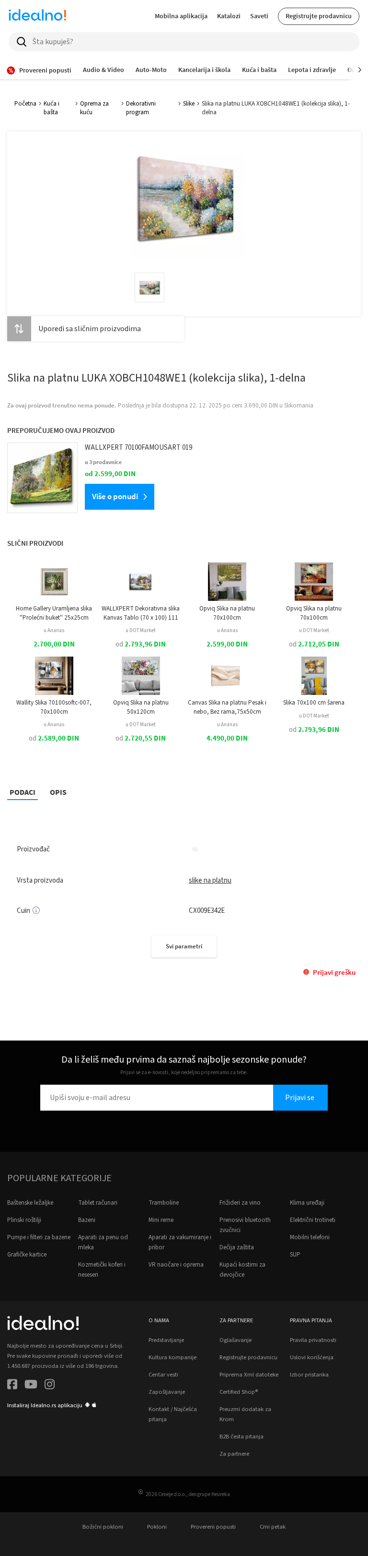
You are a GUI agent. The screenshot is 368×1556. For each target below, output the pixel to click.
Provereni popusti (213, 1526)
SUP (295, 1254)
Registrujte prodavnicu (319, 16)
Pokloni (157, 1526)
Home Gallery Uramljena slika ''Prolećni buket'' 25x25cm (54, 613)
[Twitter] (30, 1385)
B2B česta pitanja (241, 1436)
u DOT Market (141, 630)
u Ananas (54, 630)
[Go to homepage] (37, 16)
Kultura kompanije (172, 1357)
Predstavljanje (166, 1340)
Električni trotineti (312, 1220)
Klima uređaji (307, 1202)
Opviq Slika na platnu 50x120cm (141, 707)
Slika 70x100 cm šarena (314, 702)
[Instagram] (50, 1385)
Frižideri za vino (240, 1202)
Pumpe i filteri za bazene (38, 1237)
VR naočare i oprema (176, 1264)
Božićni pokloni (102, 1526)
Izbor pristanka (309, 1374)
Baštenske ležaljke (30, 1202)
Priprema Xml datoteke (248, 1374)
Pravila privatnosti (313, 1340)
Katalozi (229, 16)
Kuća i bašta (51, 108)
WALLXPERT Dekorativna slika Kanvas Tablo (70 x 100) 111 (141, 613)
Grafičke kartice (26, 1254)
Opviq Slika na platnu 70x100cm (227, 613)
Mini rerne (161, 1220)
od (140, 644)
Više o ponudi (115, 496)
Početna (25, 103)
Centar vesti (163, 1374)
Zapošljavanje (167, 1392)
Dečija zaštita (236, 1247)
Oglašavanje (235, 1340)
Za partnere (234, 1453)
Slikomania (298, 405)
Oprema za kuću (94, 108)
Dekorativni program (141, 108)
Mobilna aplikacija (181, 16)
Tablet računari (97, 1202)
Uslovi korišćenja (312, 1357)
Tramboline (164, 1202)
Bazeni (86, 1220)
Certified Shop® (238, 1392)
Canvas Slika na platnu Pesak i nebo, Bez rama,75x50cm (227, 707)
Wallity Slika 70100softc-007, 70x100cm (54, 707)
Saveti (259, 16)
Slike (189, 103)
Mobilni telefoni (310, 1237)
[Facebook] (12, 1385)
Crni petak (273, 1526)
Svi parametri (184, 946)
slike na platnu (210, 880)
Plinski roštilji (24, 1220)
